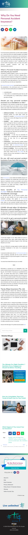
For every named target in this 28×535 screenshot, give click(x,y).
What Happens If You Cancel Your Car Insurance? (13, 427)
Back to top (21, 495)
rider (21, 440)
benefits (10, 437)
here (25, 324)
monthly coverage (21, 439)
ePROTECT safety (12, 439)
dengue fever (20, 437)
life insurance (6, 177)
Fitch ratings (20, 151)
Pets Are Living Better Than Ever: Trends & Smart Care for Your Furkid (14, 397)
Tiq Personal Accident (19, 116)
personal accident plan (13, 440)
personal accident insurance (8, 85)
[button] (2, 29)
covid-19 (15, 437)
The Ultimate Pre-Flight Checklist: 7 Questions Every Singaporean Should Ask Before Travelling (13, 366)
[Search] (25, 330)
